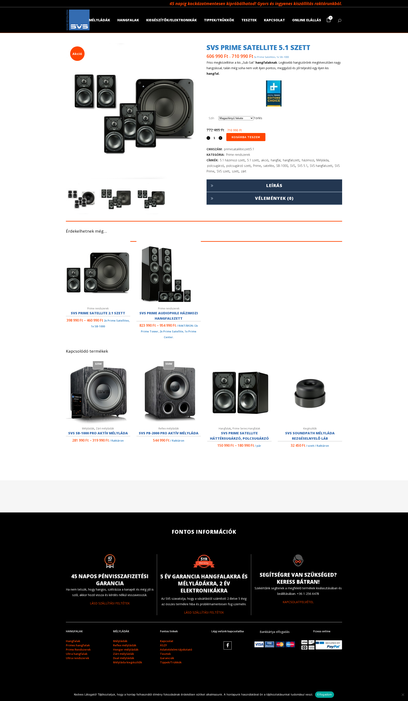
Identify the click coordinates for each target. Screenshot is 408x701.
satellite (268, 166)
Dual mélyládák (123, 658)
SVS (292, 166)
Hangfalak (225, 428)
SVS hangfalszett (321, 166)
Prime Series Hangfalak (246, 428)
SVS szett (223, 171)
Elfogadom (324, 694)
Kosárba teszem (246, 137)
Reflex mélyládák (169, 428)
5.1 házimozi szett (232, 160)
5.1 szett (253, 160)
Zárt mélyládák (105, 428)
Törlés (258, 118)
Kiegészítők (310, 428)
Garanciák (167, 658)
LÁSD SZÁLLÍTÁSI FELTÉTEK (110, 603)
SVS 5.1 (302, 166)
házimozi (308, 160)
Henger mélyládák (125, 649)
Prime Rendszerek (78, 649)
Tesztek (165, 654)
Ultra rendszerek (77, 658)
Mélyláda (322, 160)
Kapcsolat (166, 641)
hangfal (275, 160)
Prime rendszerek (238, 155)
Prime (257, 166)
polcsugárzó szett (238, 166)
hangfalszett (291, 160)
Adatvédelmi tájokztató (176, 649)
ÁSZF (163, 645)
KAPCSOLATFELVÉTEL (298, 602)
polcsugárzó (215, 166)
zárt (243, 171)
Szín (211, 118)
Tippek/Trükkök (170, 662)
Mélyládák (88, 428)
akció (264, 160)
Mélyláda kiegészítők (127, 662)
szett (235, 171)
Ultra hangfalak (76, 654)
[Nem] (403, 694)
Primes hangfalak (78, 645)
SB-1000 (282, 166)
